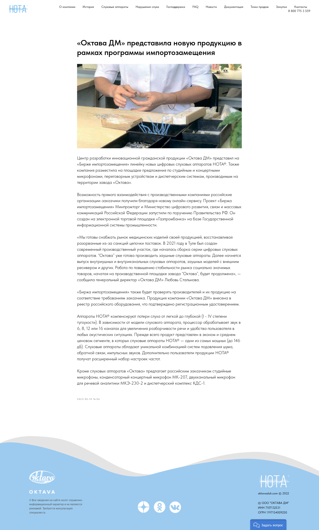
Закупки (281, 6)
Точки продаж (260, 6)
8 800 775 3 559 (299, 11)
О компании (67, 6)
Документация (233, 6)
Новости (211, 6)
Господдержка (175, 6)
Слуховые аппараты (114, 6)
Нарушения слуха (147, 6)
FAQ (195, 6)
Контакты (300, 6)
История (88, 6)
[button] (268, 524)
